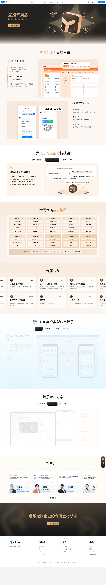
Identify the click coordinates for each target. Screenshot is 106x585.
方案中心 (52, 2)
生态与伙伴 (91, 568)
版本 (40, 565)
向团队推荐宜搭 (67, 565)
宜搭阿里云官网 (92, 571)
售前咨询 (91, 563)
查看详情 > (15, 296)
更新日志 (65, 568)
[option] (32, 2)
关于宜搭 (65, 563)
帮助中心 (64, 2)
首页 (32, 2)
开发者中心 (42, 571)
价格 (58, 2)
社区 (40, 568)
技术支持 (91, 565)
